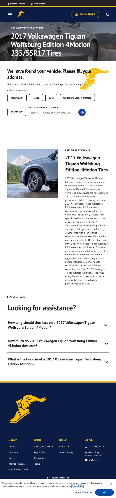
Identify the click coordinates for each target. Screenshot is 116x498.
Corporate (13, 452)
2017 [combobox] (51, 97)
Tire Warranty (40, 458)
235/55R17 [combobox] (17, 112)
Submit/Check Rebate (43, 446)
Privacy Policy (77, 486)
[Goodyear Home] (21, 14)
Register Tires (40, 452)
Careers (11, 458)
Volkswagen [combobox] (17, 97)
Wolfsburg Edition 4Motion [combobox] (77, 97)
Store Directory (66, 452)
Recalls (37, 463)
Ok (104, 492)
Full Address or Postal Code (43, 107)
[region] (58, 488)
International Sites (17, 463)
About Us (12, 446)
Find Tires (87, 14)
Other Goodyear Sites (18, 469)
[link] (43, 3)
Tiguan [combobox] (36, 97)
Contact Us (64, 446)
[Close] (111, 483)
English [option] (92, 460)
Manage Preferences (83, 492)
